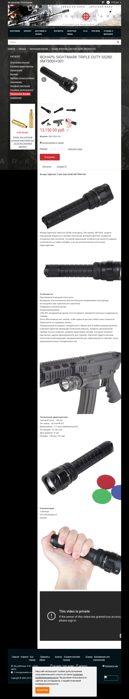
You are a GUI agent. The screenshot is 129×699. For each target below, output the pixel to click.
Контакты (58, 31)
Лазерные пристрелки (20, 86)
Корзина (96, 31)
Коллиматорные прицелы (21, 66)
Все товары (32, 658)
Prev (43, 79)
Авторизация (14, 2)
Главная (15, 657)
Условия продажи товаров (71, 658)
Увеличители (16, 70)
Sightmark (15, 31)
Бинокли (14, 74)
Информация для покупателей (101, 658)
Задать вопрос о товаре (53, 143)
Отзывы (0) (62, 166)
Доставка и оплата (40, 32)
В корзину (50, 157)
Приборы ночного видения (22, 78)
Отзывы (89, 657)
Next (75, 79)
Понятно (42, 690)
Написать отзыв (75, 149)
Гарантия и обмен (44, 658)
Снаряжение (16, 98)
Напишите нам (111, 666)
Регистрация (26, 2)
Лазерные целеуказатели (21, 90)
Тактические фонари (20, 94)
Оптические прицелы (19, 62)
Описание (46, 166)
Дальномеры (16, 82)
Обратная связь (71, 32)
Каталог (27, 31)
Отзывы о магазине (108, 32)
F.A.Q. (85, 31)
